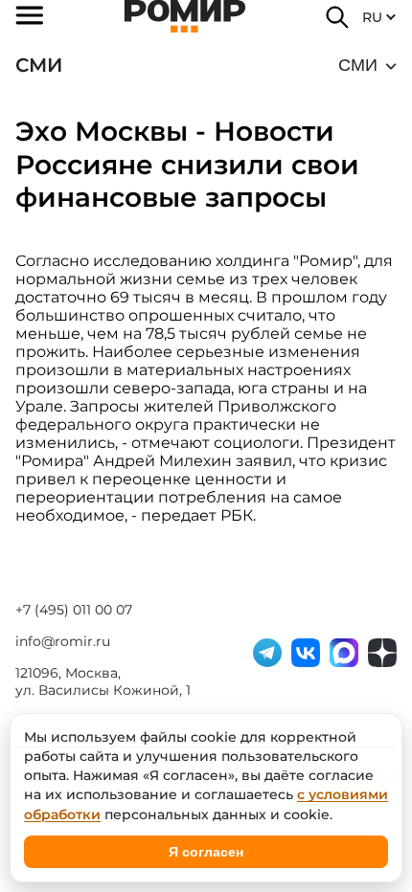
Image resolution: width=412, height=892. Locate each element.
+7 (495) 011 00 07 (73, 609)
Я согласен (206, 851)
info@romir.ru (62, 641)
